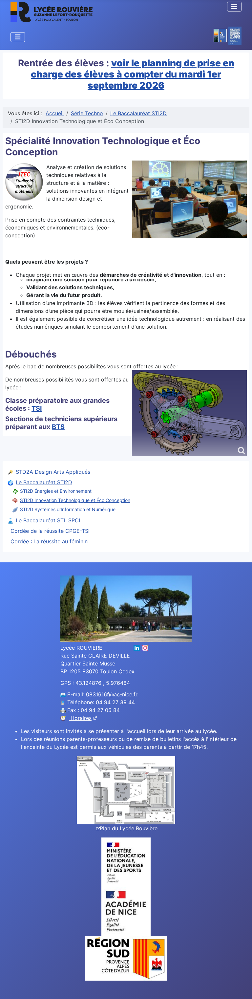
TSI (37, 408)
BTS (58, 427)
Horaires (80, 718)
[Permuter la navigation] (234, 6)
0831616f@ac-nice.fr (111, 694)
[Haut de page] (240, 987)
